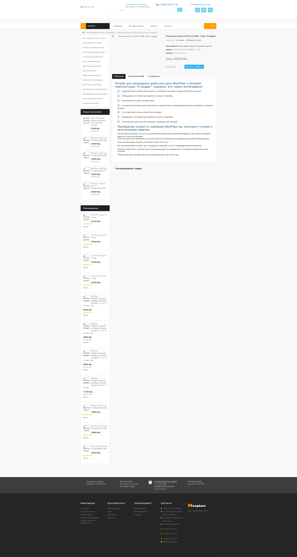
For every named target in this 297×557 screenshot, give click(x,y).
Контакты (168, 26)
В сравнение (202, 67)
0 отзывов (180, 40)
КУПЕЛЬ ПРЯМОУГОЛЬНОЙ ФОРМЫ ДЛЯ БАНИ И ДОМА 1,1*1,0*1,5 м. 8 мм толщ (95, 301)
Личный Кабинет (140, 508)
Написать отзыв (194, 40)
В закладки (198, 67)
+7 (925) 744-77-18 (170, 539)
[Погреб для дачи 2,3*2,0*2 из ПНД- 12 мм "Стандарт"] (137, 36)
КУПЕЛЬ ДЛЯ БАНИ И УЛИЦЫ (93, 47)
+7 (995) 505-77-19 (170, 534)
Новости (154, 26)
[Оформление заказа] (210, 10)
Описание (119, 76)
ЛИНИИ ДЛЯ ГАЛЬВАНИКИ (92, 80)
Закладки (137, 515)
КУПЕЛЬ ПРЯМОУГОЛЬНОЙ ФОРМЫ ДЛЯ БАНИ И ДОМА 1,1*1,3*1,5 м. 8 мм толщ (95, 328)
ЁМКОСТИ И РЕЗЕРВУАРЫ (91, 66)
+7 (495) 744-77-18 (170, 529)
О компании (117, 26)
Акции (109, 511)
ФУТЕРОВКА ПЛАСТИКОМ (92, 85)
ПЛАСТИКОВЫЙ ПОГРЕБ (96, 33)
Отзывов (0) (154, 76)
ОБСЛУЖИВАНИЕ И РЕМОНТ (92, 99)
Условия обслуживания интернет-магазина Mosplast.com (90, 520)
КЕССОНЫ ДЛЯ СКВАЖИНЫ (92, 57)
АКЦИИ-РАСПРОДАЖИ (90, 103)
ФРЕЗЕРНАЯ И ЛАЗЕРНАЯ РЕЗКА (94, 89)
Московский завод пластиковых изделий (195, 46)
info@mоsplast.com (170, 542)
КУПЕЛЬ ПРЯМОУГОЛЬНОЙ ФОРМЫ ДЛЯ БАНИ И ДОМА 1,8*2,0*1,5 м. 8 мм (95, 383)
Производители (113, 508)
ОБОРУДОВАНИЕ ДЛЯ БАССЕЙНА (94, 94)
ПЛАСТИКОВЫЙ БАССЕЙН (92, 43)
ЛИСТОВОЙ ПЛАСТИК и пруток (94, 38)
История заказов (140, 511)
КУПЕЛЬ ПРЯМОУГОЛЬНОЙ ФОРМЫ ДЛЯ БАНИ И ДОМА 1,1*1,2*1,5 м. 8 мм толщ (95, 355)
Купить (191, 67)
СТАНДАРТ (111, 33)
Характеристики (136, 76)
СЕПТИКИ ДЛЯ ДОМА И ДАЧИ (93, 52)
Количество (171, 67)
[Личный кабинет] (197, 10)
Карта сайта (112, 515)
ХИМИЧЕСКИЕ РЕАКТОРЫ (91, 75)
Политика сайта (87, 515)
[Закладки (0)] (203, 10)
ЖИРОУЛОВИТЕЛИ (89, 71)
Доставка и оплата (136, 26)
